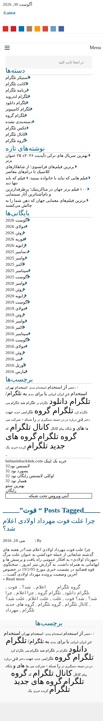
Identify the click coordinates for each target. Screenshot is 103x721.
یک (7, 447)
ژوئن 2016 (14, 352)
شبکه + (27, 420)
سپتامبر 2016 (17, 334)
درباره (73, 419)
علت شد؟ (15, 598)
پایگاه (68, 428)
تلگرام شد (27, 403)
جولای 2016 (15, 346)
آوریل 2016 (14, 365)
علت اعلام (38, 598)
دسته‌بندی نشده (19, 122)
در (80, 418)
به (25, 393)
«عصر (72, 387)
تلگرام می (12, 403)
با (45, 393)
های (80, 428)
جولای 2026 (15, 226)
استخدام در (76, 393)
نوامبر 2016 (15, 321)
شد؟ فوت (74, 598)
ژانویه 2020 (15, 296)
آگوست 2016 (16, 340)
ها (86, 429)
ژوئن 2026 (14, 233)
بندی (31, 394)
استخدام (55, 387)
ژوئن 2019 (14, 315)
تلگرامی (27, 412)
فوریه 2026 (15, 239)
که (7, 428)
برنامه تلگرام (16, 90)
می (7, 420)
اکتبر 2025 (14, 264)
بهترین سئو (14, 486)
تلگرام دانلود (16, 103)
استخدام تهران (16, 387)
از (65, 387)
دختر (87, 419)
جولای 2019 (15, 308)
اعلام (41, 587)
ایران (60, 394)
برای (39, 393)
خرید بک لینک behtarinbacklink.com (35, 461)
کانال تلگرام (15, 134)
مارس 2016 (15, 371)
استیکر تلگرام (17, 77)
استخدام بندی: (37, 387)
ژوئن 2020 (14, 289)
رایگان (10, 490)
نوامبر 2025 (15, 258)
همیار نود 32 (16, 481)
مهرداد (11, 610)
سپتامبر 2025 (17, 270)
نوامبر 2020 (15, 283)
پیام (61, 429)
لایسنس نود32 (17, 466)
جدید (17, 412)
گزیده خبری (18, 447)
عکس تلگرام (16, 128)
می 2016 (13, 359)
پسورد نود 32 (16, 471)
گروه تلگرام (15, 140)
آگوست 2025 (16, 277)
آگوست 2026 (16, 220)
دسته (56, 420)
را (34, 419)
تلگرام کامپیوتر (18, 109)
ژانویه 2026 (15, 245)
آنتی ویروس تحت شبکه (49, 496)
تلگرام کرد (81, 412)
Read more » (14, 579)
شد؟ (27, 587)
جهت (9, 412)
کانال (54, 429)
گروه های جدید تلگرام (42, 685)
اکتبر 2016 (14, 327)
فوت (13, 587)
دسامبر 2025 (16, 252)
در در (64, 420)
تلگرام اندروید (17, 96)
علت (57, 598)
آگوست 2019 (16, 302)
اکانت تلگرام (16, 84)
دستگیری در (44, 419)
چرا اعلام (25, 592)
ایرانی (52, 394)
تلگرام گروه (15, 115)
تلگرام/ (13, 393)
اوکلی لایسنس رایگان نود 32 (29, 476)
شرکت (16, 420)
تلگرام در (42, 403)
